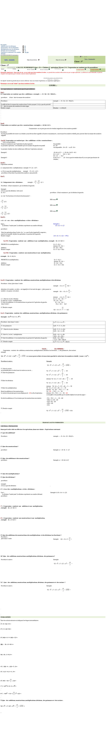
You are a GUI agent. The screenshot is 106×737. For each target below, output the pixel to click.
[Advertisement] (47, 11)
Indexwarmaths (10, 60)
